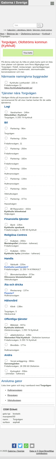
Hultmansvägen (14, 390)
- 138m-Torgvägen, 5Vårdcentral (13, 310)
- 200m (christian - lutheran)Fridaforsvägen (21, 243)
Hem (2, 33)
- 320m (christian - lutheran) (22, 252)
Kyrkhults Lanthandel (20, 83)
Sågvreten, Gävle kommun (42, 30)
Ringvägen (12, 395)
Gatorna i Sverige (16, 451)
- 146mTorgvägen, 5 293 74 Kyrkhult (18, 115)
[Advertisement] (28, 15)
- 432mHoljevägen (17, 211)
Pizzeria (8, 293)
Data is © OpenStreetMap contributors (42, 452)
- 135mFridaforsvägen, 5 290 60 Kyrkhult (20, 227)
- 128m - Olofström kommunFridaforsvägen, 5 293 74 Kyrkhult (27, 337)
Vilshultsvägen (14, 400)
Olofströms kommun (30, 33)
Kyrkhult (46, 33)
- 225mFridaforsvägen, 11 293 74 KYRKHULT (22, 267)
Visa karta (27, 53)
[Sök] (40, 25)
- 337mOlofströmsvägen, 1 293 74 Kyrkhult (21, 327)
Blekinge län (12, 33)
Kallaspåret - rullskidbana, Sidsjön (19, 30)
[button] (14, 445)
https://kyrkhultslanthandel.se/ (18, 88)
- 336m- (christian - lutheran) (15, 372)
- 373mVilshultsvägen (19, 277)
